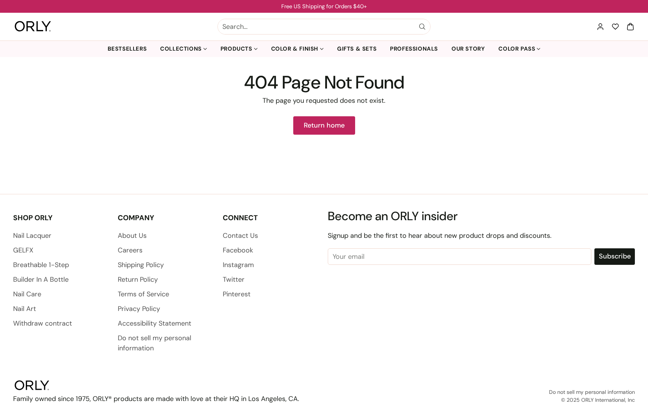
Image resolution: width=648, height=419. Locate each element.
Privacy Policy (139, 308)
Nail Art (24, 308)
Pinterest (236, 294)
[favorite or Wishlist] (615, 26)
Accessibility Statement (154, 323)
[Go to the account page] (600, 27)
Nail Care (27, 294)
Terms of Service (143, 294)
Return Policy (138, 279)
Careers (130, 250)
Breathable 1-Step (41, 264)
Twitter (233, 279)
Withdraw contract (42, 323)
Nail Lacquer (32, 235)
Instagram (238, 264)
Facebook (238, 250)
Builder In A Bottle (41, 279)
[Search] (422, 27)
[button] (630, 27)
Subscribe (615, 256)
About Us (132, 235)
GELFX (23, 250)
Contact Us (240, 235)
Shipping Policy (141, 264)
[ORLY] (32, 26)
